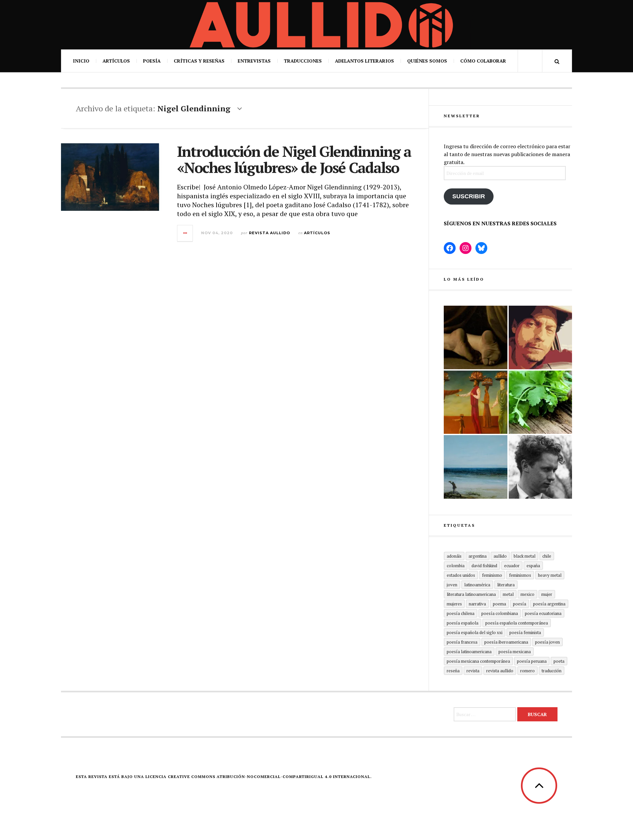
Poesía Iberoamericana (506, 642)
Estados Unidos (461, 575)
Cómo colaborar (483, 61)
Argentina (477, 556)
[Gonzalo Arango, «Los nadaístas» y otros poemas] (475, 402)
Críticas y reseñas (199, 61)
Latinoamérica (477, 585)
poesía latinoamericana (469, 651)
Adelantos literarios (364, 61)
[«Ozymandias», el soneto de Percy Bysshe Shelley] (475, 337)
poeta (559, 661)
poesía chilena (460, 613)
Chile (546, 556)
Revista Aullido (269, 233)
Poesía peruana (532, 661)
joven (452, 585)
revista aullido (499, 671)
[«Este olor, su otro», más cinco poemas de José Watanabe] (540, 402)
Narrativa (477, 604)
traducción (551, 671)
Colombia (456, 566)
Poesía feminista (525, 632)
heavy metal (549, 575)
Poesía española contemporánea (516, 623)
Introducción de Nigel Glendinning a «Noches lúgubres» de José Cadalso (294, 159)
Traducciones (303, 61)
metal (508, 594)
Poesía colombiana (499, 613)
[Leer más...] (185, 233)
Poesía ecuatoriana (543, 613)
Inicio (81, 61)
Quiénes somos (427, 61)
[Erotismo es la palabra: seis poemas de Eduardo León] (540, 337)
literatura (506, 585)
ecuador (512, 566)
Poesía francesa (462, 642)
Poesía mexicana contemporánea (478, 661)
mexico (527, 594)
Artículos (116, 61)
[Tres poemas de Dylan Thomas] (540, 467)
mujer (546, 594)
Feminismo (492, 575)
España (533, 566)
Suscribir (468, 196)
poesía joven (547, 642)
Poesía (152, 61)
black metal (524, 556)
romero (527, 671)
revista (473, 671)
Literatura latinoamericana (471, 594)
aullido (500, 556)
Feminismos (520, 575)
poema (499, 604)
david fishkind (484, 566)
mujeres (454, 604)
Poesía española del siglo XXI (474, 632)
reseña (453, 671)
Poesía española (462, 623)
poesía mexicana (514, 651)
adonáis (454, 556)
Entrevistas (254, 61)
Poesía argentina (549, 604)
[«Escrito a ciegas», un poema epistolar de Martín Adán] (475, 467)
